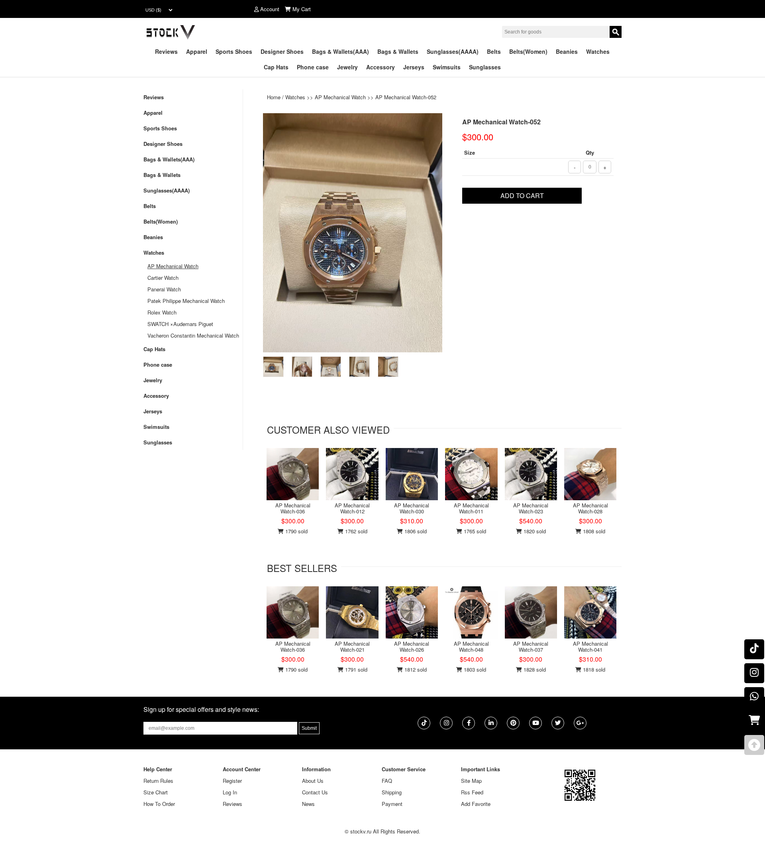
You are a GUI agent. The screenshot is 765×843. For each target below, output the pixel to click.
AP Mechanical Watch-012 (352, 508)
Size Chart (155, 792)
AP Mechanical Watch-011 (471, 508)
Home (273, 97)
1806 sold (415, 531)
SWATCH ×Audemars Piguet (180, 324)
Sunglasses (485, 67)
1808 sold (593, 531)
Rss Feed (472, 792)
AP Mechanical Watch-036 (292, 508)
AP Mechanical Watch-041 (590, 646)
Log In (230, 792)
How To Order (159, 804)
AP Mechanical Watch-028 (590, 508)
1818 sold (593, 669)
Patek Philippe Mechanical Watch (186, 301)
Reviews (166, 51)
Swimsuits (447, 67)
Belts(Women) (528, 51)
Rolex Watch (162, 312)
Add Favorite (475, 804)
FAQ (387, 780)
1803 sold (474, 669)
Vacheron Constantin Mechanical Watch (193, 335)
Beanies (567, 51)
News (308, 804)
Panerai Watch (164, 289)
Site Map (471, 780)
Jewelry (347, 67)
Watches (598, 51)
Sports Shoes (234, 51)
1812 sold (415, 669)
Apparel (196, 51)
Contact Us (315, 792)
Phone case (313, 67)
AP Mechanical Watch (340, 97)
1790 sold (296, 531)
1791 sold (355, 669)
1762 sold (355, 531)
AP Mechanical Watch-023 (530, 508)
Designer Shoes (282, 51)
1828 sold (534, 669)
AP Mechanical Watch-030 (411, 508)
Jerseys (413, 67)
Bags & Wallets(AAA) (340, 51)
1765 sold (474, 531)
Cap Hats (276, 67)
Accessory (380, 67)
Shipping (392, 792)
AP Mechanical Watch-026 (411, 646)
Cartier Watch (162, 277)
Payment (392, 804)
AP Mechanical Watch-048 (471, 646)
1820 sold (534, 531)
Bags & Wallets (397, 51)
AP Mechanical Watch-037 (530, 646)
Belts (494, 51)
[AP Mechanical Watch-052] (352, 232)
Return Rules (158, 780)
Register (232, 780)
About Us (313, 780)
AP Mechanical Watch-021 (352, 646)
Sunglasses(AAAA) (453, 51)
